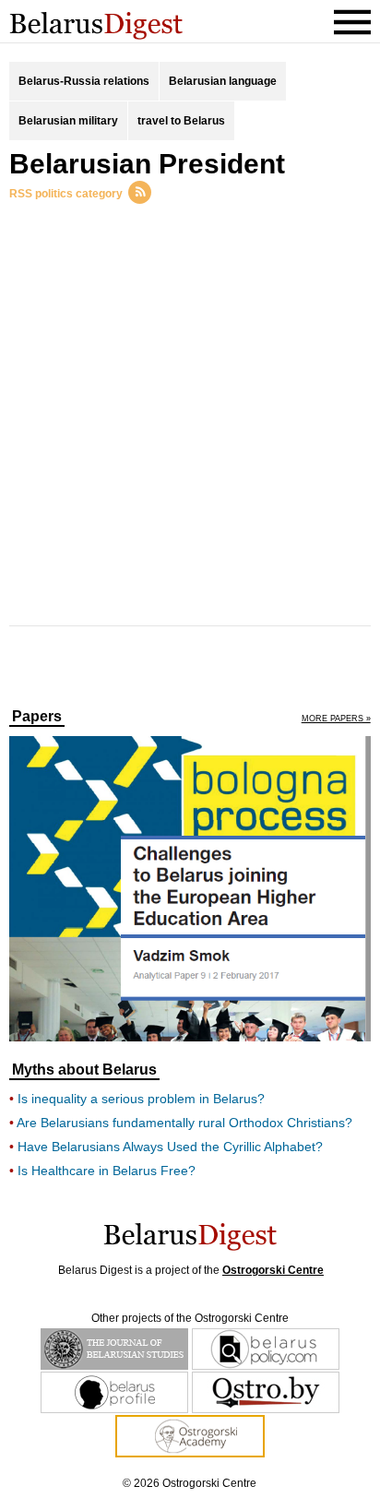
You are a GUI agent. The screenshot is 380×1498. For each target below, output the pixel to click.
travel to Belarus (181, 120)
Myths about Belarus (84, 1070)
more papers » (336, 719)
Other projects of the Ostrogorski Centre (190, 1318)
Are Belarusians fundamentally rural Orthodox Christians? (184, 1122)
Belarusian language (223, 81)
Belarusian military (68, 120)
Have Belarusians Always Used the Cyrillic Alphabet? (170, 1146)
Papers (37, 716)
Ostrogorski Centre (273, 1270)
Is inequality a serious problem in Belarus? (141, 1098)
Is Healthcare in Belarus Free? (107, 1170)
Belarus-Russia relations (83, 81)
